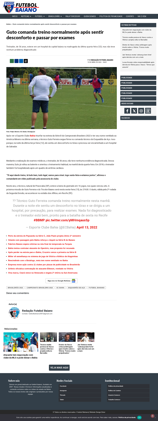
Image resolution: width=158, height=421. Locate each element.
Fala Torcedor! (72, 16)
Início (8, 24)
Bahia (32, 135)
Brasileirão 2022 (15, 288)
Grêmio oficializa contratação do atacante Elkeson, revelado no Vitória (40, 269)
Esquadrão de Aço (76, 288)
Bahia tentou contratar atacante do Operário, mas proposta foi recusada (41, 248)
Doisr (103, 412)
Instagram (63, 390)
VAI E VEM (142, 16)
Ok (139, 417)
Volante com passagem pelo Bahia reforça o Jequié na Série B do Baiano (41, 240)
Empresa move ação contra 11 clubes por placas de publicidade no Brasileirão (44, 265)
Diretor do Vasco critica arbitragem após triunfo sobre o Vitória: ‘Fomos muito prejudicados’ (137, 47)
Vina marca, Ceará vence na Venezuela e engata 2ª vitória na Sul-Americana (42, 273)
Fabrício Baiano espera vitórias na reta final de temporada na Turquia (40, 244)
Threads (62, 395)
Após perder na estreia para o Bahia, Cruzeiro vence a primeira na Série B (42, 252)
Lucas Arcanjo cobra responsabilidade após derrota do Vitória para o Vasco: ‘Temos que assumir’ (138, 64)
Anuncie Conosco (114, 395)
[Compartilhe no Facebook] (16, 61)
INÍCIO (14, 16)
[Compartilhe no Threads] (26, 61)
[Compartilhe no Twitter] (21, 61)
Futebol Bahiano (96, 288)
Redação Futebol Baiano (102, 60)
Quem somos (90, 16)
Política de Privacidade (110, 16)
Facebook (63, 386)
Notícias (25, 16)
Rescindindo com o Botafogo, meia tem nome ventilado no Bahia (38, 260)
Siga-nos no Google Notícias (59, 281)
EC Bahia (60, 288)
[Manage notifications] (152, 416)
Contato (130, 16)
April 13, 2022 (87, 227)
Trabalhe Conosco (114, 399)
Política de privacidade (115, 386)
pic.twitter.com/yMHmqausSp (67, 220)
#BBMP (39, 220)
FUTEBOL (39, 16)
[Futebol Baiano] (21, 7)
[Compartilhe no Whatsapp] (12, 61)
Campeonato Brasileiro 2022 (40, 288)
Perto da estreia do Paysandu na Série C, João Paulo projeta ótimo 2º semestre (44, 236)
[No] (155, 417)
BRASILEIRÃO (54, 16)
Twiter (62, 399)
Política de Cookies (114, 390)
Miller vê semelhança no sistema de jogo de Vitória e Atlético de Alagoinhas (43, 256)
